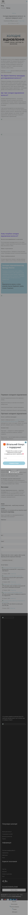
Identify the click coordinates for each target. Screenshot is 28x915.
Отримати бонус (14, 463)
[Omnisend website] (14, 471)
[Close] (25, 442)
